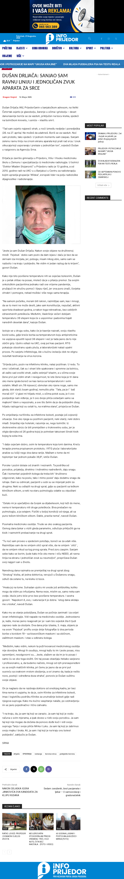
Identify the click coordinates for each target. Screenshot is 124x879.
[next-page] (9, 852)
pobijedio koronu (67, 754)
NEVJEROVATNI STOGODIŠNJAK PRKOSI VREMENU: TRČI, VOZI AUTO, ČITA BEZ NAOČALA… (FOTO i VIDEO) (41, 838)
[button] (89, 39)
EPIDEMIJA (27, 754)
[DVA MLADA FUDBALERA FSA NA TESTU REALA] (90, 163)
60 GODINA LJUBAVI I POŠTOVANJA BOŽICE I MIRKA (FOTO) (66, 836)
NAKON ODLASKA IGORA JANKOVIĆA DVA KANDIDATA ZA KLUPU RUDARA (20, 792)
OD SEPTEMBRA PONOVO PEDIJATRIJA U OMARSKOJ (109, 175)
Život (5, 829)
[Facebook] (101, 39)
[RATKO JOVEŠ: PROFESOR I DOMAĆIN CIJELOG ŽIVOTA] (14, 821)
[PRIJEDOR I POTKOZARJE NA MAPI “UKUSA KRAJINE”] (90, 151)
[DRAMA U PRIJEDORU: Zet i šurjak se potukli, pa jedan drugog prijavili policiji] (90, 136)
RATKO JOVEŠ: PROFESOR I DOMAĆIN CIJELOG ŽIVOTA (14, 836)
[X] (116, 39)
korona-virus (51, 754)
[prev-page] (4, 852)
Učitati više (102, 185)
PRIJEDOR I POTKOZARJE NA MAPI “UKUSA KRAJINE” (109, 151)
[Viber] (48, 769)
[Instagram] (109, 39)
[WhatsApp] (41, 769)
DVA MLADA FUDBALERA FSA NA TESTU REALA (83, 64)
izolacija (38, 754)
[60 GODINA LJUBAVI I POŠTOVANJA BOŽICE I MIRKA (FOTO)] (68, 821)
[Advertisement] (103, 92)
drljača (17, 754)
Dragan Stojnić (10, 97)
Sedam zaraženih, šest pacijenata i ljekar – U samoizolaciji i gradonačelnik (62, 792)
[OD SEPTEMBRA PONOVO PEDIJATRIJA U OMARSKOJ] (90, 174)
